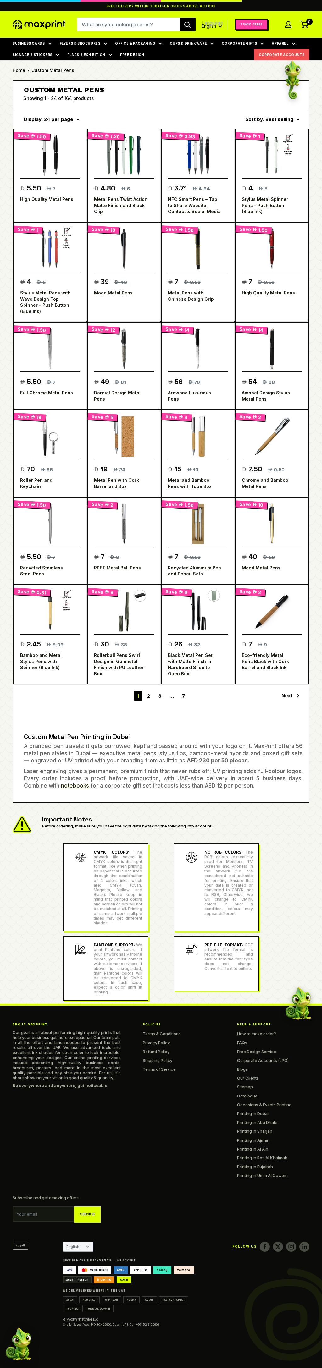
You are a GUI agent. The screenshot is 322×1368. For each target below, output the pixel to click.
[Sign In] (288, 24)
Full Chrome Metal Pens (46, 392)
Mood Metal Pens (113, 292)
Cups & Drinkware (188, 43)
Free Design (132, 55)
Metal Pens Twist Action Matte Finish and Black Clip (120, 205)
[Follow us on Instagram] (291, 1247)
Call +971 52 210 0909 (144, 1324)
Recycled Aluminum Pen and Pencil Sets (194, 571)
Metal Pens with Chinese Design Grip (191, 296)
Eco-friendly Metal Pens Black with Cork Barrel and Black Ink (265, 661)
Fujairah (73, 1308)
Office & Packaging (135, 43)
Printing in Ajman (253, 1140)
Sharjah (111, 1299)
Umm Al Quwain (99, 1308)
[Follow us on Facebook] (265, 1247)
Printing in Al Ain (252, 1148)
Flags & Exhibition (86, 55)
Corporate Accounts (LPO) (263, 1060)
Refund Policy (156, 1051)
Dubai (70, 1299)
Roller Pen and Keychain (36, 483)
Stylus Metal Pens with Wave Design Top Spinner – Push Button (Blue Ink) (45, 302)
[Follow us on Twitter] (278, 1247)
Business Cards (29, 43)
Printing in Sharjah (254, 1131)
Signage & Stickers (33, 55)
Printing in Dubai (253, 1113)
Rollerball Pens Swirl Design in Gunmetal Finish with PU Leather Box (119, 664)
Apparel (280, 43)
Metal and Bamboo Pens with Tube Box (190, 483)
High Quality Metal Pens (46, 199)
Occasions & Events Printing (264, 1104)
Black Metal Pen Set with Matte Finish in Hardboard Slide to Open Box (190, 664)
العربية (20, 1245)
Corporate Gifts (239, 43)
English (72, 1246)
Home (19, 70)
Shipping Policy (157, 1060)
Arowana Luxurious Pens (189, 396)
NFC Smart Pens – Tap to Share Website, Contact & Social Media (194, 205)
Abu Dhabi (89, 1299)
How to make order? (256, 1033)
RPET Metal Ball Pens (117, 567)
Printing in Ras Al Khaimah (262, 1157)
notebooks (75, 786)
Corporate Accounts (282, 55)
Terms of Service (159, 1069)
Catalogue (247, 1095)
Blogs (242, 1069)
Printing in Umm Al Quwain (262, 1175)
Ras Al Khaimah (173, 1299)
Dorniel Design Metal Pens (117, 396)
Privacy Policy (156, 1042)
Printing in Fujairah (255, 1166)
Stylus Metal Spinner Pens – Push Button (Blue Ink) (265, 205)
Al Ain (149, 1299)
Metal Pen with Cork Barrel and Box (116, 483)
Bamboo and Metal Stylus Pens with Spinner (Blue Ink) (41, 661)
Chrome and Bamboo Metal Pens (265, 483)
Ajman (131, 1299)
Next (286, 696)
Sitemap (245, 1086)
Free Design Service (256, 1051)
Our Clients (248, 1077)
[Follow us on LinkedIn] (304, 1247)
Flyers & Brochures (80, 43)
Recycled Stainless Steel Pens (41, 571)
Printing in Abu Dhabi (257, 1122)
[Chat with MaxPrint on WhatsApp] (18, 1345)
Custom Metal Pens (52, 70)
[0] (304, 24)
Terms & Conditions (162, 1033)
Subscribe (87, 1214)
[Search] (188, 24)
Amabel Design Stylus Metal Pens (266, 396)
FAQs (242, 1042)
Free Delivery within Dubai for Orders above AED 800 (161, 6)
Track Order (251, 24)
